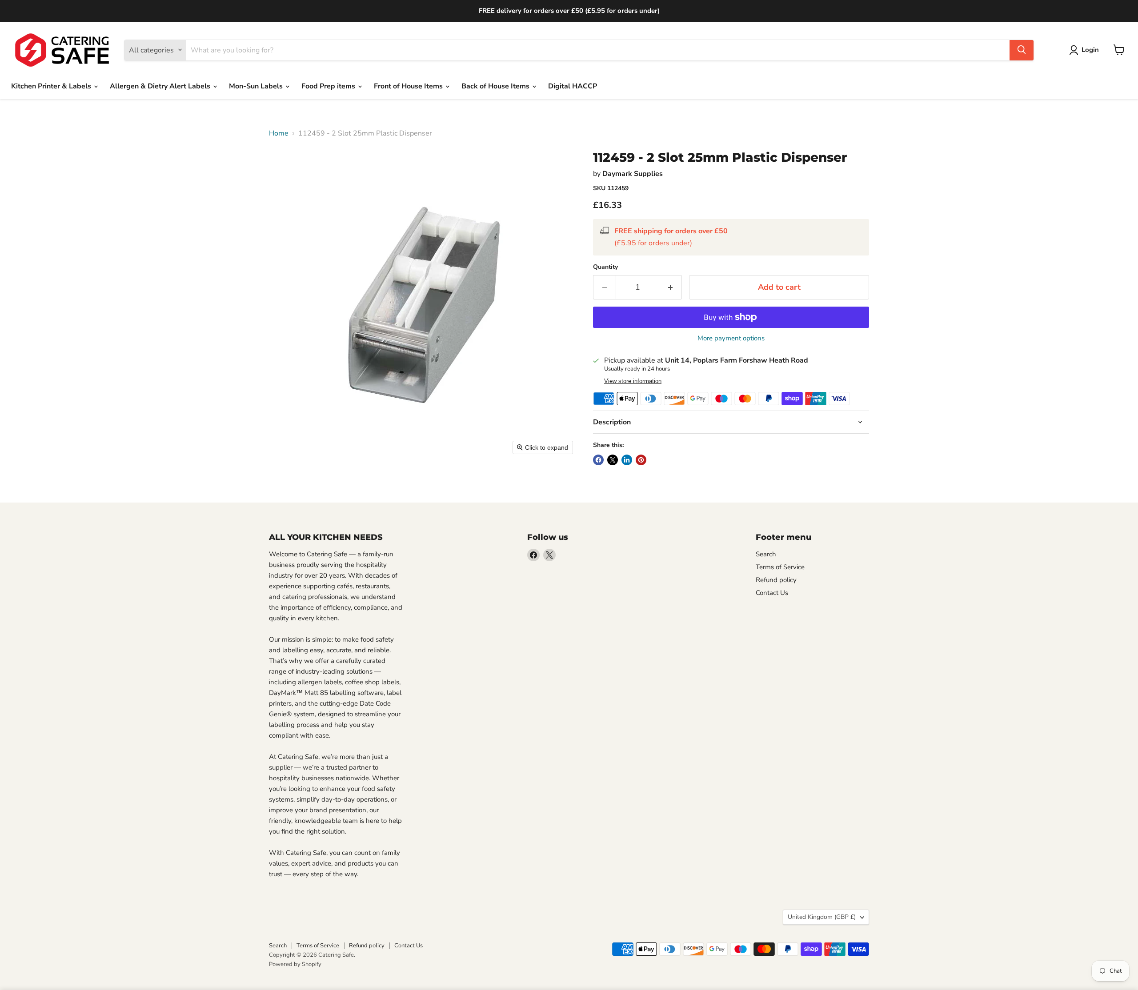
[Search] (1022, 50)
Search (766, 554)
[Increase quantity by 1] (670, 287)
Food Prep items (329, 86)
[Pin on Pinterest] (641, 460)
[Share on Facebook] (598, 460)
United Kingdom (822, 917)
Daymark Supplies (632, 174)
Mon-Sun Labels (256, 86)
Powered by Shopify (295, 964)
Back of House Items (496, 86)
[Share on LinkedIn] (626, 460)
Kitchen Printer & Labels (52, 86)
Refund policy (776, 579)
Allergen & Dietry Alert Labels (161, 86)
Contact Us (772, 592)
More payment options (731, 338)
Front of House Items (409, 86)
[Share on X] (612, 460)
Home (279, 133)
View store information (632, 381)
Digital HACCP (572, 86)
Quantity (605, 267)
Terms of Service (780, 567)
